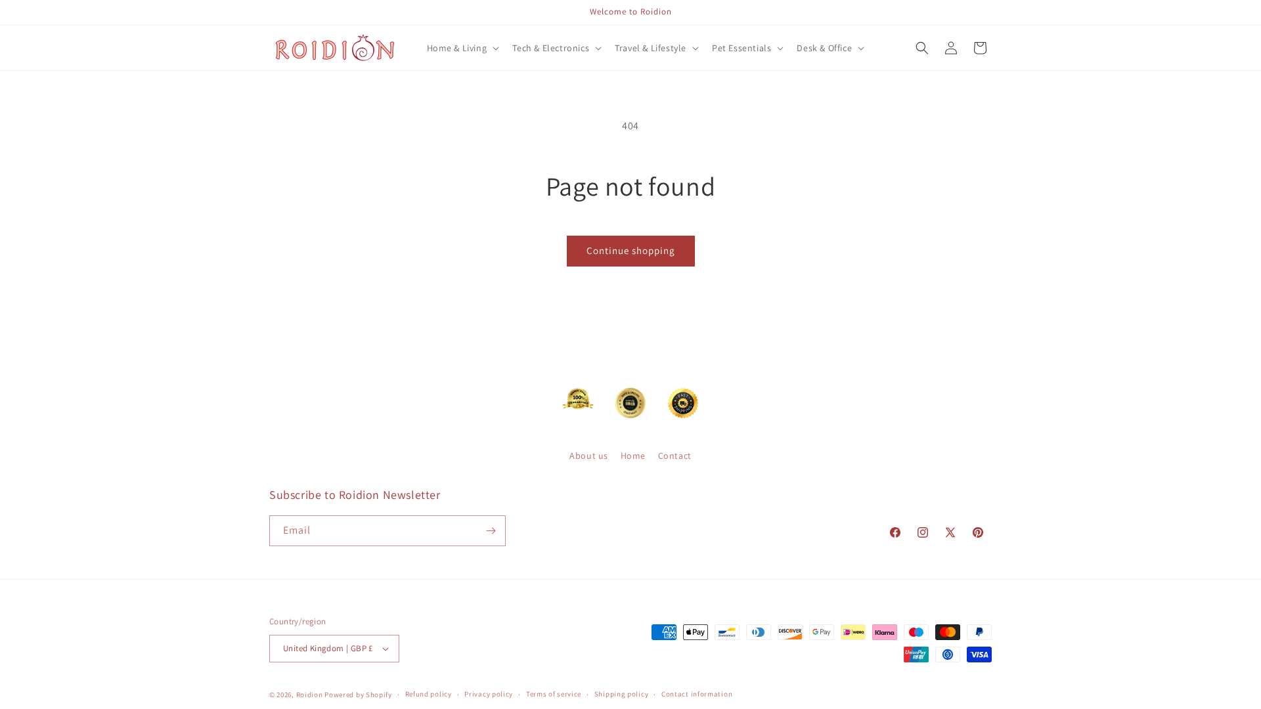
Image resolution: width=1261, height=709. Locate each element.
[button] (462, 48)
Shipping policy (621, 693)
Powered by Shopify (358, 694)
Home (633, 456)
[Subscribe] (490, 530)
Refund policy (428, 693)
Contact (675, 456)
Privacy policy (488, 693)
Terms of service (553, 693)
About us (588, 456)
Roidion (309, 694)
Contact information (696, 693)
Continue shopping (630, 250)
